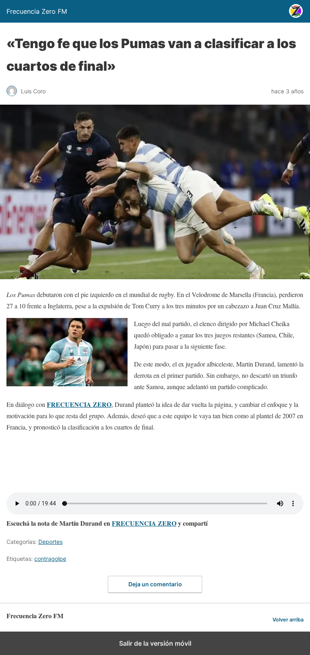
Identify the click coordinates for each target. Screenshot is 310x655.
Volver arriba (288, 620)
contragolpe (50, 558)
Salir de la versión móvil (155, 643)
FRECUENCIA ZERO (144, 523)
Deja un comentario (155, 584)
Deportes (50, 541)
